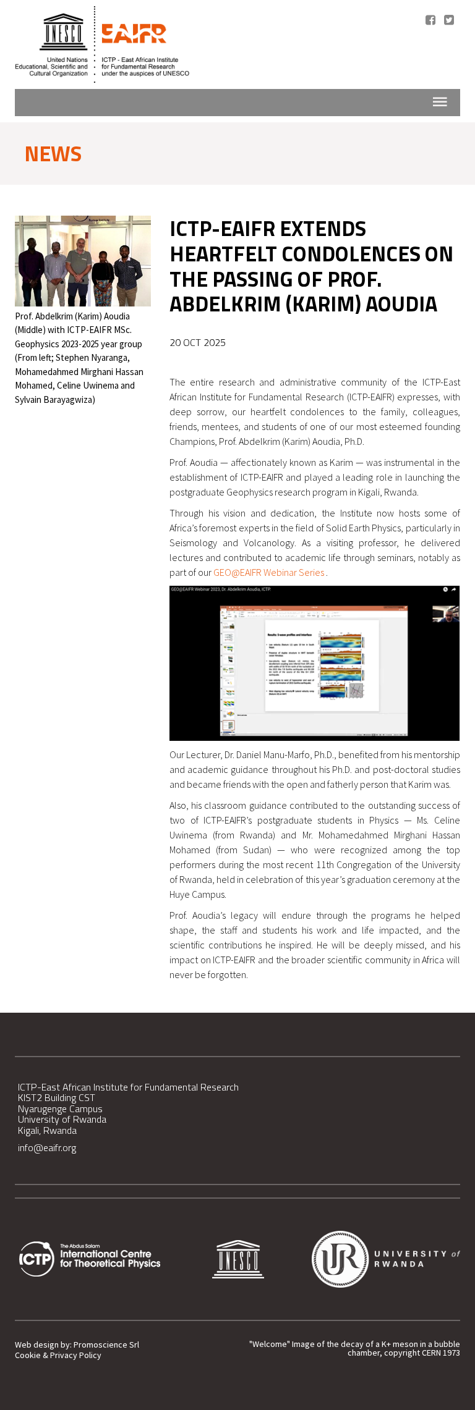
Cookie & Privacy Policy (58, 1355)
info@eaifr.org (47, 1147)
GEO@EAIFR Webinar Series (269, 572)
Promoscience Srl (106, 1345)
